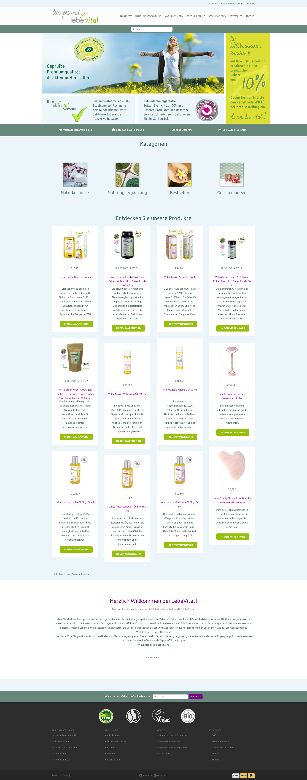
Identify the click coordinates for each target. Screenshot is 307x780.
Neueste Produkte (116, 741)
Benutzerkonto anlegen (232, 3)
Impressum (60, 754)
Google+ (161, 775)
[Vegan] (161, 716)
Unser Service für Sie (66, 735)
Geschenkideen (217, 16)
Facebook (147, 775)
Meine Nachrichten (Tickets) (173, 748)
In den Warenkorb (76, 324)
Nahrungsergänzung (148, 16)
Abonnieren (195, 696)
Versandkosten (80, 574)
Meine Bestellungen (169, 741)
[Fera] (106, 716)
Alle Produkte (114, 735)
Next (303, 66)
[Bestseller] (179, 174)
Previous (3, 66)
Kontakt (251, 3)
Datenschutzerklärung (223, 748)
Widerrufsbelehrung (221, 741)
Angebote (112, 748)
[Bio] (188, 716)
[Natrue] (133, 716)
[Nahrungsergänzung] (127, 174)
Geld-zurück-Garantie (66, 748)
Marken (111, 754)
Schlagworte (113, 760)
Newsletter (164, 754)
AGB (214, 735)
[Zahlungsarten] (243, 775)
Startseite (126, 16)
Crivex (66, 775)
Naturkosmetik (174, 16)
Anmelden (213, 3)
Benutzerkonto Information (173, 735)
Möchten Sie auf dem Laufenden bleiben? (128, 696)
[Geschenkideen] (231, 174)
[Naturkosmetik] (75, 174)
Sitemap (216, 760)
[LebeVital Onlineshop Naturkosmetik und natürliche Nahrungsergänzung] (75, 16)
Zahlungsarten (62, 741)
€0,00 (251, 16)
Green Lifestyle (195, 16)
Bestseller (236, 16)
